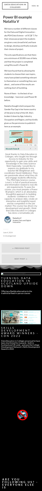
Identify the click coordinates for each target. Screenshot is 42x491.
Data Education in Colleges (15, 5)
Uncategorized (10, 236)
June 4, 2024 (8, 232)
